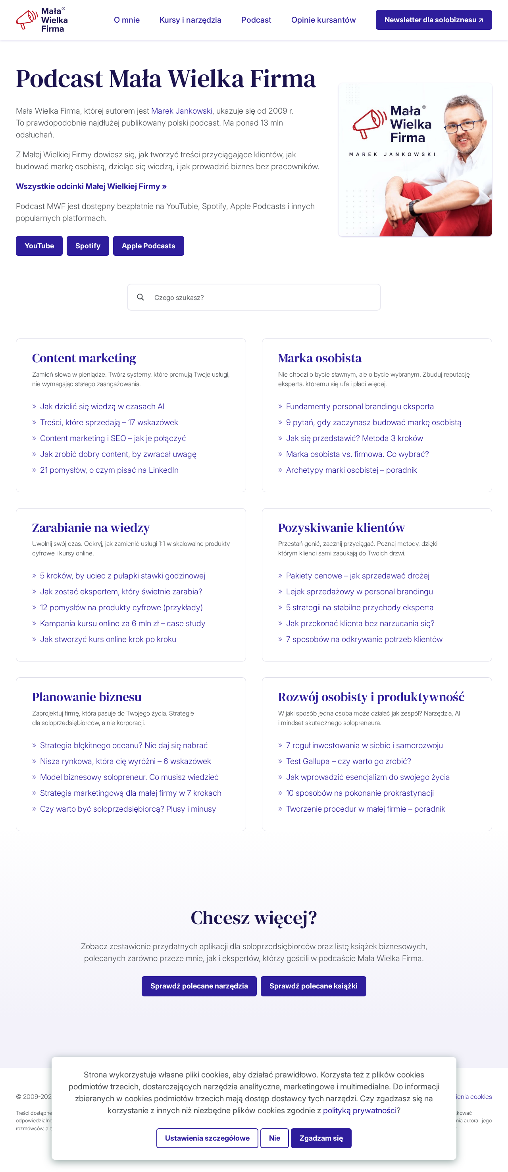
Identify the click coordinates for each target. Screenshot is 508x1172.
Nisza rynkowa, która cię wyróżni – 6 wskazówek (125, 761)
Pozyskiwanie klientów (341, 527)
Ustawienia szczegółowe (207, 1138)
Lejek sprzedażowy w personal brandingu (359, 591)
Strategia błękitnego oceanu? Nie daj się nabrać (124, 745)
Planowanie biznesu (87, 697)
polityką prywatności (359, 1110)
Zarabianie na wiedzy (91, 527)
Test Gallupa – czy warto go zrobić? (348, 761)
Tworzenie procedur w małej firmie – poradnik (365, 809)
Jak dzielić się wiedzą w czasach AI (102, 406)
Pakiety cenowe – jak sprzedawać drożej (357, 575)
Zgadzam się (321, 1138)
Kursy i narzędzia (190, 20)
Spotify (87, 246)
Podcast (256, 20)
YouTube (39, 246)
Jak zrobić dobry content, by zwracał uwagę (118, 454)
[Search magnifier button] (140, 297)
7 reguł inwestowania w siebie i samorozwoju (364, 745)
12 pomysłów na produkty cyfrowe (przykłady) (121, 607)
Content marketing (84, 358)
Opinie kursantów (323, 20)
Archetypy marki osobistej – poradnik (351, 470)
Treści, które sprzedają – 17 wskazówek (109, 422)
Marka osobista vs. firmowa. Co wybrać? (357, 454)
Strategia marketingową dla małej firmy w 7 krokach (130, 793)
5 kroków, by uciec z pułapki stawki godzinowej (122, 575)
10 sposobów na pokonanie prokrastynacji (360, 793)
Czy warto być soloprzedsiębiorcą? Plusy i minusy (128, 809)
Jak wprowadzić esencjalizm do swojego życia (368, 777)
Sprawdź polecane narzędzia (199, 986)
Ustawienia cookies (465, 1096)
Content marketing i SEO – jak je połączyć (113, 438)
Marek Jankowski (181, 111)
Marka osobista (320, 358)
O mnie (127, 20)
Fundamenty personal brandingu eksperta (360, 406)
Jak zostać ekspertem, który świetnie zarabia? (121, 591)
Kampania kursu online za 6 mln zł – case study (123, 623)
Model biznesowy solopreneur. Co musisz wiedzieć (129, 777)
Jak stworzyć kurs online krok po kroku (108, 639)
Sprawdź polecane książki (313, 986)
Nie (274, 1138)
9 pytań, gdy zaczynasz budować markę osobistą (374, 422)
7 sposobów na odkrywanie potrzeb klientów (364, 639)
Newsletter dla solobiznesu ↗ (434, 19)
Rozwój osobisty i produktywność (371, 697)
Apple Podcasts (148, 246)
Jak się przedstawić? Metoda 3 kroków (354, 438)
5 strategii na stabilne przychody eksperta (360, 607)
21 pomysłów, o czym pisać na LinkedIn (109, 470)
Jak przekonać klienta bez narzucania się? (360, 623)
